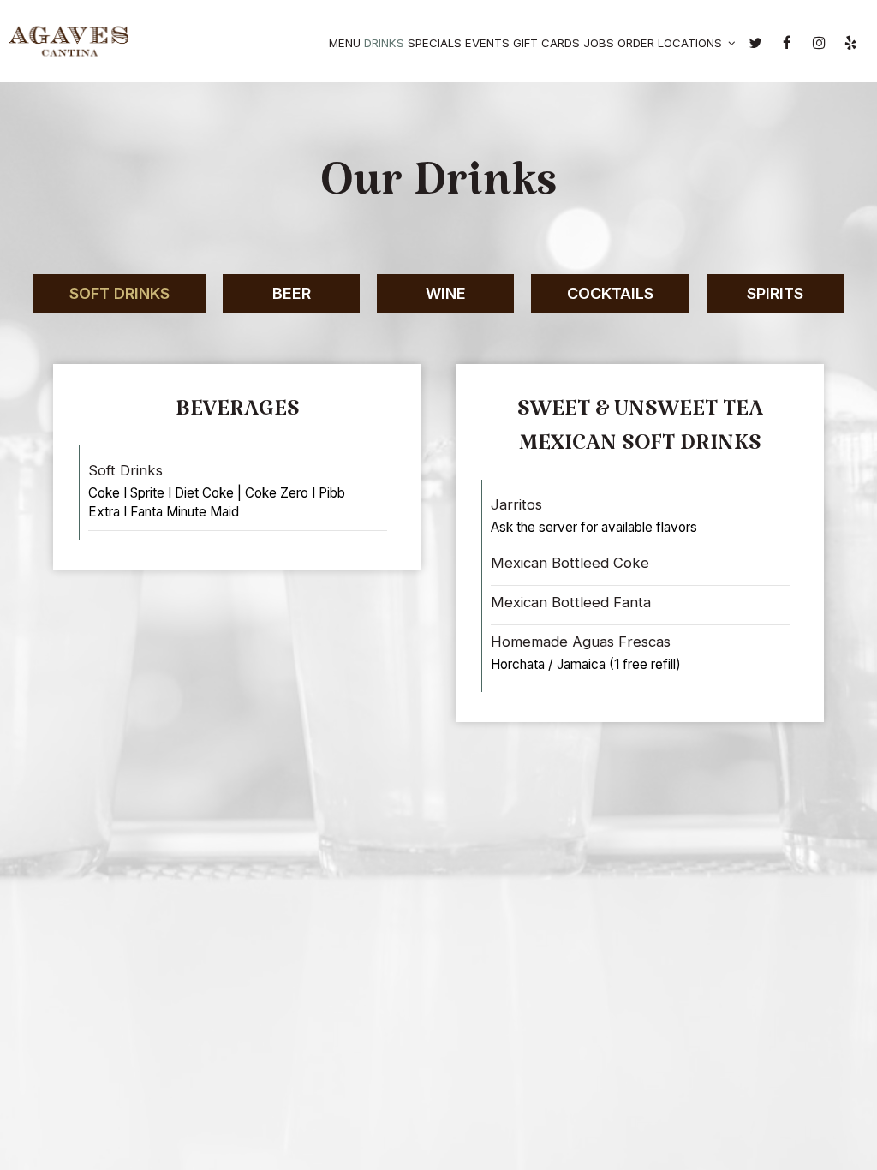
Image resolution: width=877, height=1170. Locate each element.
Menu (345, 43)
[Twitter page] (755, 43)
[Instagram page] (818, 43)
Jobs (598, 43)
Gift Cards (546, 43)
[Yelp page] (850, 43)
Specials (435, 43)
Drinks (384, 43)
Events (487, 43)
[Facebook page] (787, 43)
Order (635, 43)
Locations (691, 43)
